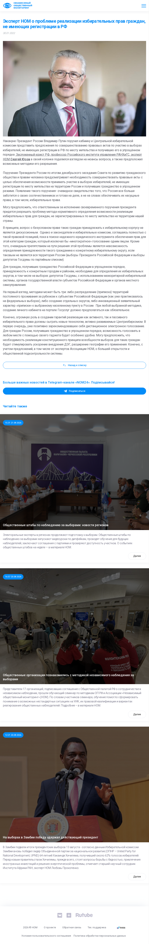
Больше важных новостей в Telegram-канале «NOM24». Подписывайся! (59, 382)
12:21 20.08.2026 (13, 735)
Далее (137, 555)
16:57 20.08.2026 (13, 576)
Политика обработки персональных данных (100, 935)
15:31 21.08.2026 (13, 422)
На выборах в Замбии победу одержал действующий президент (50, 837)
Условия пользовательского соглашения (46, 935)
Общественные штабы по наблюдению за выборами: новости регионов (55, 525)
